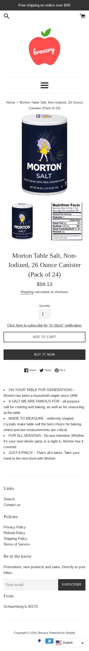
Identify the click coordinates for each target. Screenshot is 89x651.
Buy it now (44, 354)
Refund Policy (14, 533)
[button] (69, 642)
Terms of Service (17, 544)
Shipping (26, 292)
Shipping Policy (15, 539)
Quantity (44, 306)
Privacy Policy (15, 527)
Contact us (12, 505)
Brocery (43, 633)
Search (9, 499)
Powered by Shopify (62, 633)
